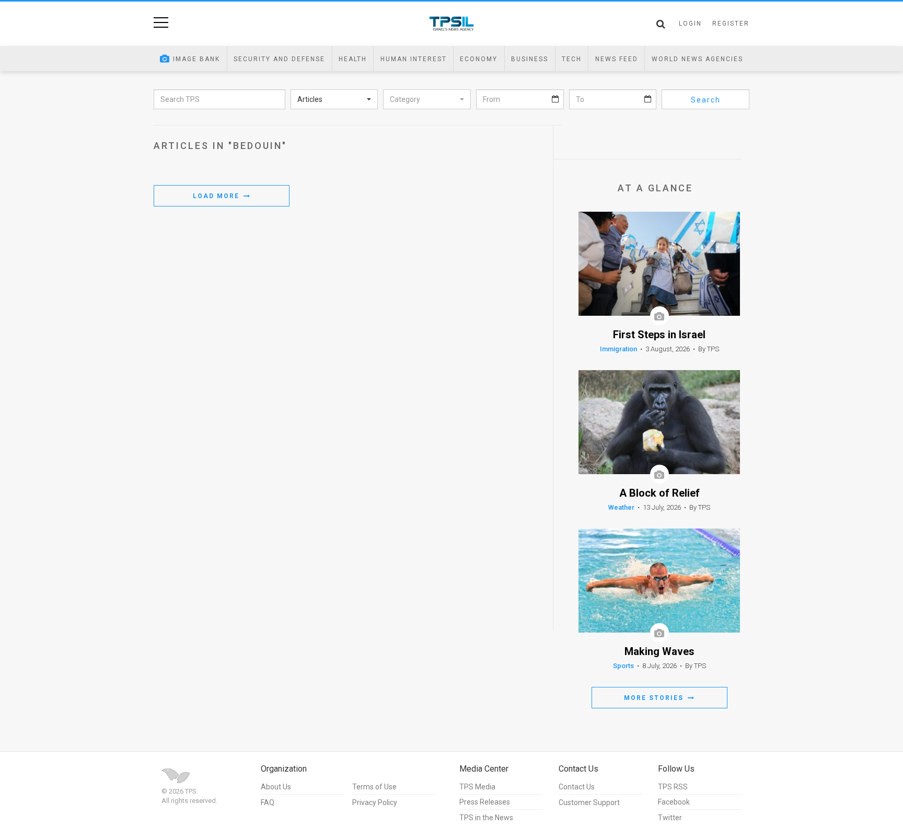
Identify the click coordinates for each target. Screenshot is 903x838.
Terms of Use (374, 787)
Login (690, 23)
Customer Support (589, 802)
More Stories (655, 698)
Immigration (618, 349)
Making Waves (659, 652)
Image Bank (196, 59)
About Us (276, 787)
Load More (217, 196)
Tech (572, 59)
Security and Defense (279, 59)
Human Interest (413, 59)
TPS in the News (486, 817)
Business (529, 59)
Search (706, 100)
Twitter (670, 817)
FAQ (267, 802)
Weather (621, 507)
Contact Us (577, 787)
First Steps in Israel (659, 335)
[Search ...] (660, 24)
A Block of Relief (659, 493)
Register (730, 23)
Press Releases (484, 802)
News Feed (616, 59)
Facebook (674, 802)
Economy (478, 59)
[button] (334, 99)
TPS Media (477, 787)
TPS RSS (673, 787)
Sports (623, 666)
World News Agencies (697, 59)
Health (353, 59)
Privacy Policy (374, 802)
